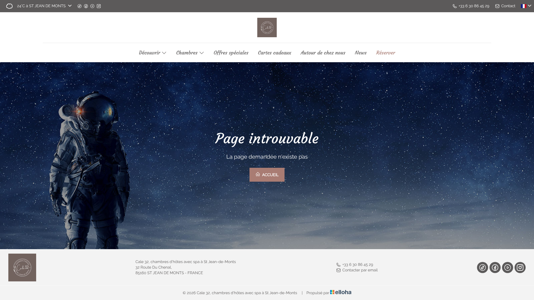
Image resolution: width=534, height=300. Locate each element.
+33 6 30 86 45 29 (357, 264)
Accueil (269, 175)
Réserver (385, 53)
